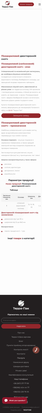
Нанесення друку (21, 362)
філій (10, 110)
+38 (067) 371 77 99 (21, 383)
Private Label (21, 371)
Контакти (21, 354)
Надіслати (21, 326)
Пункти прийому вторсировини (21, 345)
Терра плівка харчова (21, 337)
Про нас (21, 333)
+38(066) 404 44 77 (21, 387)
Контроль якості (21, 350)
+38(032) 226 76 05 (21, 392)
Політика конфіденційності (30, 407)
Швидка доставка (21, 366)
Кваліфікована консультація (21, 375)
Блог (21, 341)
